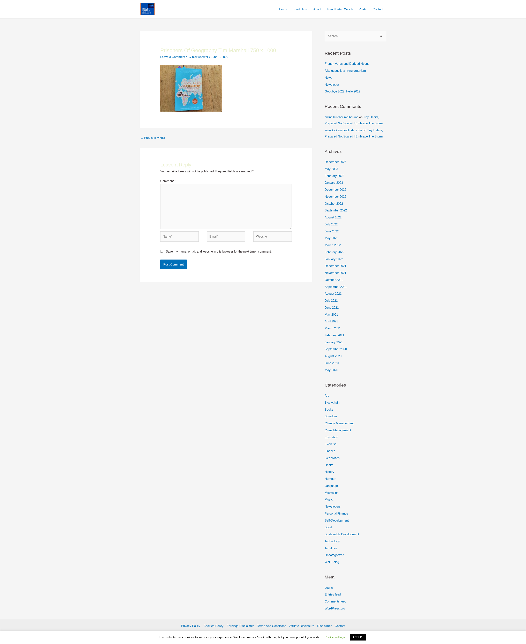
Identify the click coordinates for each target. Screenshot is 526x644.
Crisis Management (338, 430)
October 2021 (334, 280)
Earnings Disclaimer (240, 626)
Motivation (331, 492)
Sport (328, 527)
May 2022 (331, 238)
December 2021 (335, 266)
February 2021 (334, 335)
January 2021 (334, 342)
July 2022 (331, 224)
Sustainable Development (342, 534)
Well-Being (332, 562)
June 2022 (332, 231)
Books (329, 409)
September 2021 (336, 287)
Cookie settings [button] (334, 637)
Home (283, 9)
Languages (332, 485)
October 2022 (334, 203)
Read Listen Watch (340, 9)
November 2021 (335, 273)
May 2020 (331, 370)
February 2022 (334, 252)
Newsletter (332, 84)
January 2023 (334, 182)
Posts (363, 9)
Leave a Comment (172, 57)
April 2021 (331, 321)
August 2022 (333, 217)
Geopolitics (332, 458)
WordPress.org (335, 608)
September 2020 (336, 349)
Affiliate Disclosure (301, 626)
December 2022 (335, 189)
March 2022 (333, 245)
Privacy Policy (190, 626)
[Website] (272, 237)
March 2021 (333, 328)
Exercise (331, 444)
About (317, 9)
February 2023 (334, 176)
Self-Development (337, 520)
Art (327, 395)
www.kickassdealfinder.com (343, 130)
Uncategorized (334, 555)
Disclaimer (324, 626)
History (329, 471)
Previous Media (152, 138)
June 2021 (332, 307)
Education (331, 437)
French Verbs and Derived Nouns (347, 63)
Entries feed (333, 594)
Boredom (331, 416)
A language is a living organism (345, 70)
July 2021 (331, 300)
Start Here (300, 9)
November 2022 (335, 196)
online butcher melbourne (341, 117)
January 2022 (334, 259)
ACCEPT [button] (358, 637)
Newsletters (333, 506)
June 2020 (332, 363)
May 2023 (331, 169)
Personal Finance (336, 513)
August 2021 (333, 293)
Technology (332, 541)
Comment (168, 181)
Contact (378, 9)
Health (329, 465)
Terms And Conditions (271, 626)
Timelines (331, 548)
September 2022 (336, 210)
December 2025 (335, 162)
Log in (329, 587)
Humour (330, 478)
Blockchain (332, 402)
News (328, 77)
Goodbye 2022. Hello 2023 (342, 91)
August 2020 (333, 356)
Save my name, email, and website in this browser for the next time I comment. (219, 251)
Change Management (339, 423)
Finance (330, 451)
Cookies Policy (213, 626)
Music (329, 499)
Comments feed (335, 601)
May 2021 (331, 314)
